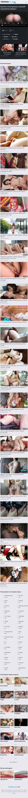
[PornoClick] (13, 2)
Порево (6, 36)
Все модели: (13, 762)
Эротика (14, 36)
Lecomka (15, 39)
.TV (14, 787)
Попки (16, 34)
